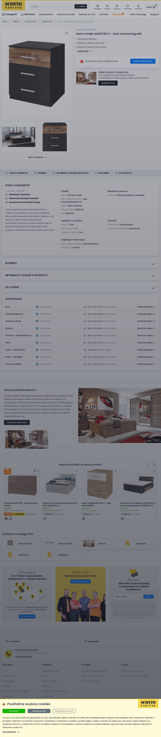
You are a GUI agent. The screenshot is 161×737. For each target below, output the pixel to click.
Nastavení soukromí (64, 711)
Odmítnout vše (39, 711)
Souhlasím (14, 711)
